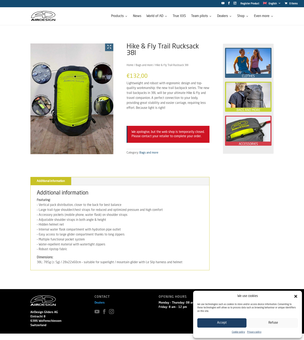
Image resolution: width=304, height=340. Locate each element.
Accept (222, 322)
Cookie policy (238, 332)
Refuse (273, 322)
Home (130, 65)
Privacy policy (254, 332)
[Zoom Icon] (109, 47)
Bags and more (144, 65)
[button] (296, 296)
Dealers (100, 302)
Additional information (51, 181)
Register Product (250, 3)
